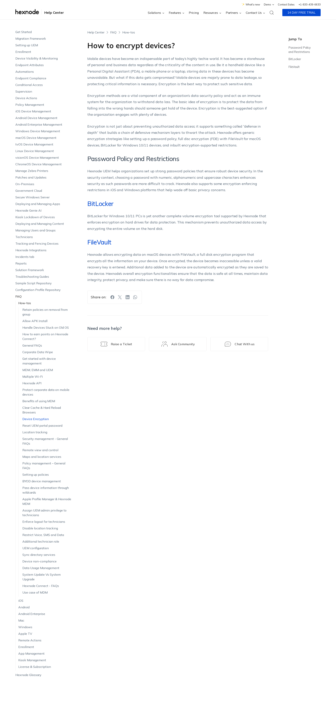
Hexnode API (31, 383)
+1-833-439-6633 (309, 4)
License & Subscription (34, 667)
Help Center (54, 12)
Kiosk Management (32, 660)
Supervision (23, 91)
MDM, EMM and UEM (37, 370)
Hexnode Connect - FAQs (40, 586)
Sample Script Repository (33, 283)
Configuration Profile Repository (38, 290)
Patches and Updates (30, 177)
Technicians (24, 237)
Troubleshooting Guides (32, 276)
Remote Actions (29, 640)
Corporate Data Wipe (37, 352)
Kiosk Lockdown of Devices (35, 217)
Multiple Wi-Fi (32, 376)
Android (24, 607)
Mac (21, 620)
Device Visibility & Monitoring (36, 58)
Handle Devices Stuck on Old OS (45, 327)
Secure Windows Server (32, 197)
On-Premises (24, 184)
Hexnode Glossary (28, 675)
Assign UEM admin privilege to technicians (44, 512)
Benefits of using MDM (38, 401)
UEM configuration (35, 548)
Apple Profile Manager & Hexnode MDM (46, 501)
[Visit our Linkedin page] (127, 297)
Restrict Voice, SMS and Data (43, 535)
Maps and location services (41, 457)
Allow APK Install (34, 321)
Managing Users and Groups (35, 230)
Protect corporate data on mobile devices (45, 392)
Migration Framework (30, 38)
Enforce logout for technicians (43, 522)
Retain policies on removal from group (45, 312)
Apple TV (25, 634)
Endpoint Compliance (30, 78)
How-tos (24, 303)
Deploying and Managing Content (39, 224)
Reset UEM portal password (42, 425)
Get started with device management (39, 361)
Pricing (194, 13)
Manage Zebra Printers (31, 171)
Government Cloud (28, 191)
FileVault (294, 67)
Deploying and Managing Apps (37, 204)
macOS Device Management (35, 138)
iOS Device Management (33, 111)
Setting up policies (35, 474)
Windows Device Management (37, 131)
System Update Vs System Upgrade (41, 577)
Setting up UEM (26, 45)
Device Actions (26, 98)
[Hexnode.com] (27, 12)
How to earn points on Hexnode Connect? (45, 336)
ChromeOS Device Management (38, 164)
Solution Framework (29, 270)
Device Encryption (35, 419)
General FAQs (32, 345)
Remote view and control (40, 450)
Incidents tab (24, 257)
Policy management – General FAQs (43, 465)
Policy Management (29, 105)
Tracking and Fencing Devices (37, 243)
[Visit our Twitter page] (120, 297)
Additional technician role (40, 541)
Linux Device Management (34, 151)
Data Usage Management (40, 568)
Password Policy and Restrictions (299, 50)
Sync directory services (38, 555)
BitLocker (294, 59)
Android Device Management (36, 118)
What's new (253, 4)
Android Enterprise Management (38, 124)
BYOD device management (41, 481)
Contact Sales (286, 4)
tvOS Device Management (34, 144)
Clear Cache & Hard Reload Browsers (41, 410)
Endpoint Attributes (29, 65)
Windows (25, 627)
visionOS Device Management (37, 157)
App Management (31, 653)
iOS (20, 601)
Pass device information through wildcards (45, 490)
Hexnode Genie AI (28, 210)
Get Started (23, 32)
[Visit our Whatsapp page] (135, 297)
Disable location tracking (40, 528)
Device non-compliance (39, 561)
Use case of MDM (35, 592)
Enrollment (23, 52)
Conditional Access (29, 85)
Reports (21, 263)
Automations (24, 72)
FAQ (18, 296)
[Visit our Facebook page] (112, 297)
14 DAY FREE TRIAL (301, 12)
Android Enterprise (31, 614)
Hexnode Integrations (30, 250)
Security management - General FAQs (45, 441)
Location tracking (34, 432)
